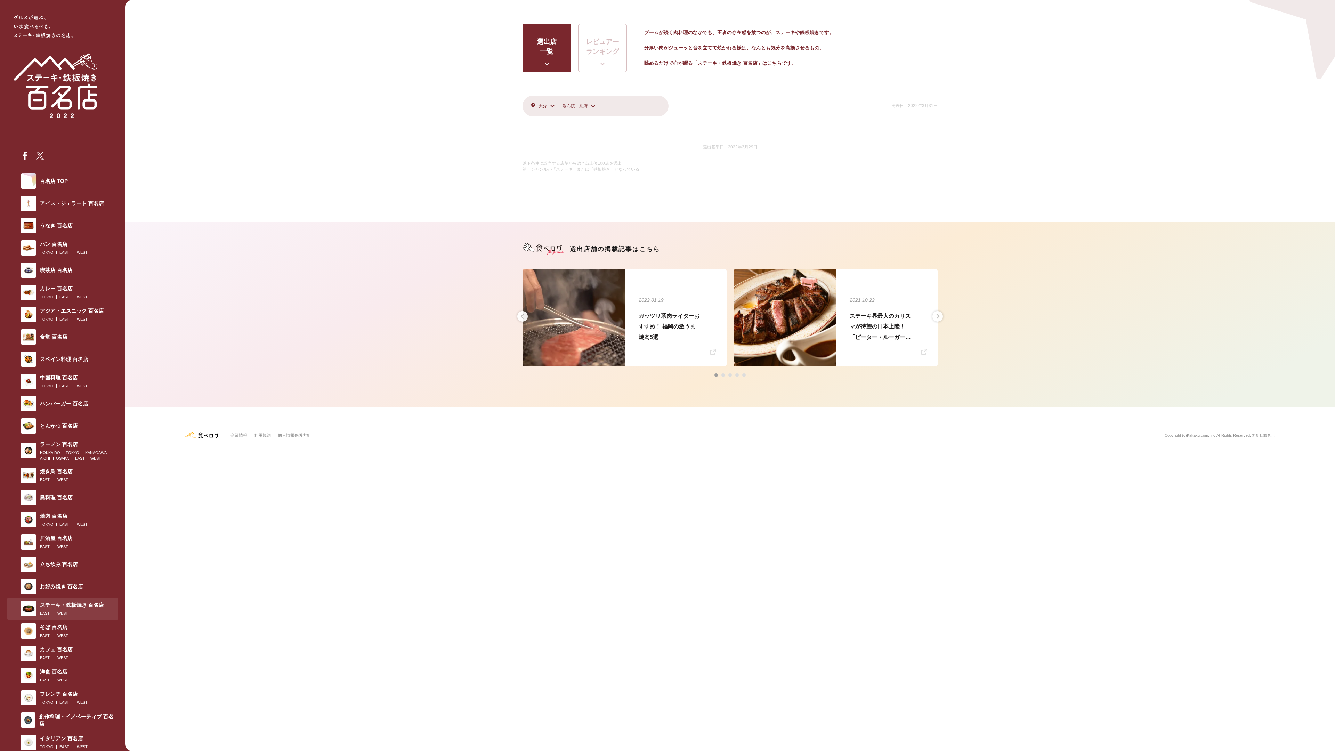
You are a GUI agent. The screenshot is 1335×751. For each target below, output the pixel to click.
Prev (522, 316)
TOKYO (47, 252)
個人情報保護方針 (294, 435)
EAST (64, 252)
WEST (82, 252)
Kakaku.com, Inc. (1201, 435)
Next (937, 316)
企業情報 (238, 435)
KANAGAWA (96, 453)
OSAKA (62, 458)
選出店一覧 (547, 46)
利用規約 (262, 435)
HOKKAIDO (50, 453)
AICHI (45, 458)
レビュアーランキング (602, 46)
